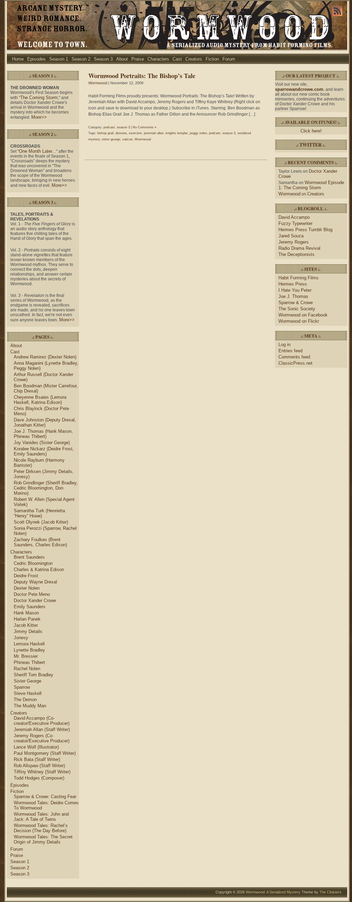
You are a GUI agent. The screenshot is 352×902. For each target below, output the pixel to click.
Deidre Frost (26, 575)
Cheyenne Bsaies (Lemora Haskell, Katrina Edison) (40, 400)
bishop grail (105, 133)
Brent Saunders (29, 557)
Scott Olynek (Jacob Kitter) (41, 522)
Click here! (311, 130)
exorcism (135, 133)
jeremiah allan (154, 133)
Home (18, 59)
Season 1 (58, 59)
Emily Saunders (29, 606)
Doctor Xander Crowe (35, 600)
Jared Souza (291, 235)
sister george (111, 139)
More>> (39, 117)
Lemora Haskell (29, 643)
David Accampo (294, 217)
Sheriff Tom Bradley (33, 674)
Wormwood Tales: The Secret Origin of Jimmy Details (43, 839)
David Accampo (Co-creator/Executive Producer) (41, 721)
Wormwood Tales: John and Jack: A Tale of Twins (41, 817)
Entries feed (290, 350)
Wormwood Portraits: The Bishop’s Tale (141, 75)
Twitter (310, 144)
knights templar (177, 133)
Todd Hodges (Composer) (39, 778)
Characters (158, 59)
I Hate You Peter (294, 290)
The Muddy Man (30, 705)
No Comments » (144, 127)
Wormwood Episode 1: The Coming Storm (311, 185)
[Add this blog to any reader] (337, 16)
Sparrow (22, 687)
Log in (284, 344)
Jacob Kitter (26, 625)
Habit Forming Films (298, 277)
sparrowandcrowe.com (299, 89)
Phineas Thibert (29, 662)
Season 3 (103, 59)
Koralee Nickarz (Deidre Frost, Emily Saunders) (44, 451)
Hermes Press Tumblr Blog (305, 229)
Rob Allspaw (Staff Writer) (39, 765)
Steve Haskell (28, 693)
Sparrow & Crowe (295, 302)
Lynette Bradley (29, 650)
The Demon (25, 699)
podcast (109, 127)
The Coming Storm (39, 97)
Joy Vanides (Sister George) (42, 442)
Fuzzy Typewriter (295, 223)
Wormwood (97, 83)
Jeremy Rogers (293, 242)
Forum (228, 59)
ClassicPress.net (295, 363)
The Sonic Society (296, 308)
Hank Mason (26, 612)
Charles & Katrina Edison (39, 569)
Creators (193, 59)
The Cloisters (330, 892)
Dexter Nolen (27, 588)
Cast (177, 59)
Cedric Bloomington (33, 563)
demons (121, 133)
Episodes (36, 59)
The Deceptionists (296, 254)
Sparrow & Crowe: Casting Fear (45, 796)
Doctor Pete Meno (32, 594)
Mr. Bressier (26, 656)
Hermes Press (292, 284)
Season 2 (81, 59)
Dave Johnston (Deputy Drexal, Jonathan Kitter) (45, 422)
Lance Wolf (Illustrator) (36, 747)
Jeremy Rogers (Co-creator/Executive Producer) (41, 738)
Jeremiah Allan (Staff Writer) (42, 729)
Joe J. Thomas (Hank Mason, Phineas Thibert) (43, 434)
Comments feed (294, 356)
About (122, 59)
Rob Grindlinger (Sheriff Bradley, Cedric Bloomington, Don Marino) (46, 488)
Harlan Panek (27, 619)
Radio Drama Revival (299, 248)
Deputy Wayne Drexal (35, 581)
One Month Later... (37, 151)
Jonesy (21, 637)
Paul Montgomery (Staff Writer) (45, 753)
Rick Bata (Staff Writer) (37, 759)
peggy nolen (198, 133)
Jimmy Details (28, 631)
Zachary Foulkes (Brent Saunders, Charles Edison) (40, 542)
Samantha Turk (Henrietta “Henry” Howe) (39, 513)
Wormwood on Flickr (298, 321)
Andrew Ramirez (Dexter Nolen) (45, 356)
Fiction (212, 59)
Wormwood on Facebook (303, 315)
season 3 (123, 127)
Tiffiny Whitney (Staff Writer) (42, 771)
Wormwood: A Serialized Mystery (273, 892)
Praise (137, 59)
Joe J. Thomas (293, 296)
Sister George (27, 681)
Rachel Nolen (27, 668)
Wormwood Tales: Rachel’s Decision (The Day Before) (41, 828)
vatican (127, 139)
